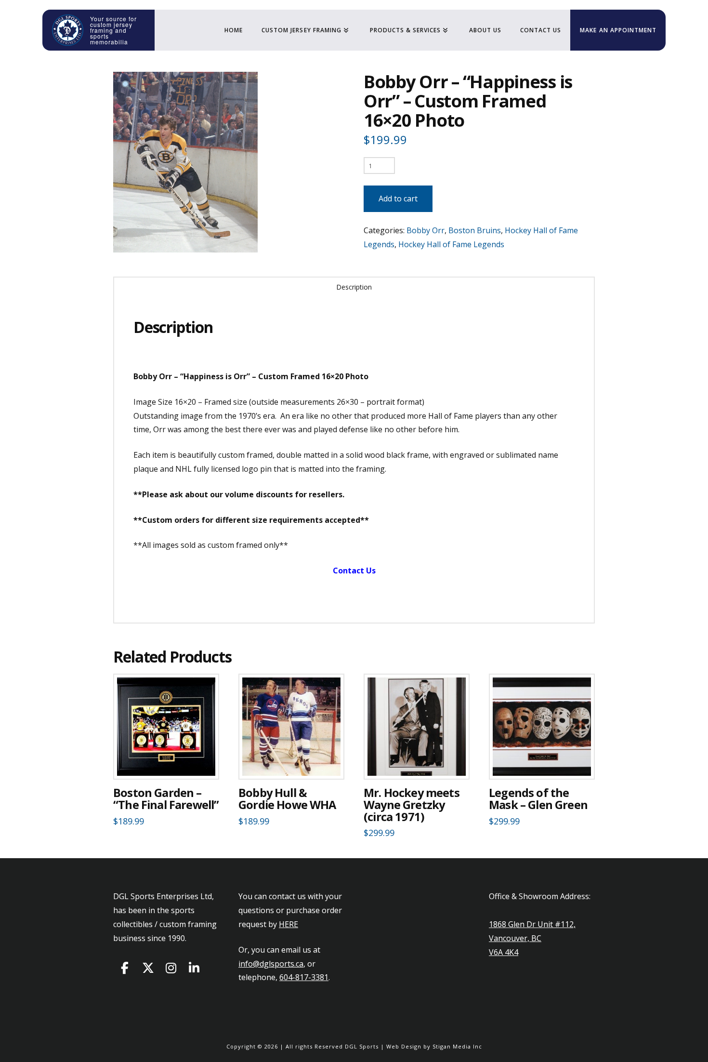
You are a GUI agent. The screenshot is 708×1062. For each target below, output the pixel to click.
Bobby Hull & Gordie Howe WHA (287, 798)
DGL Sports (362, 1046)
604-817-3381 (303, 977)
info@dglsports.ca (270, 963)
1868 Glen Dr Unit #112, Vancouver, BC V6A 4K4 (532, 938)
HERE (288, 924)
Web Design (403, 1046)
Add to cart (398, 198)
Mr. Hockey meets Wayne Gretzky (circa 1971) (411, 804)
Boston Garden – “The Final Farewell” (166, 798)
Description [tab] (354, 287)
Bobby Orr (425, 230)
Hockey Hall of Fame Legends (451, 244)
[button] (126, 85)
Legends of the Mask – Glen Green (538, 798)
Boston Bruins (474, 230)
